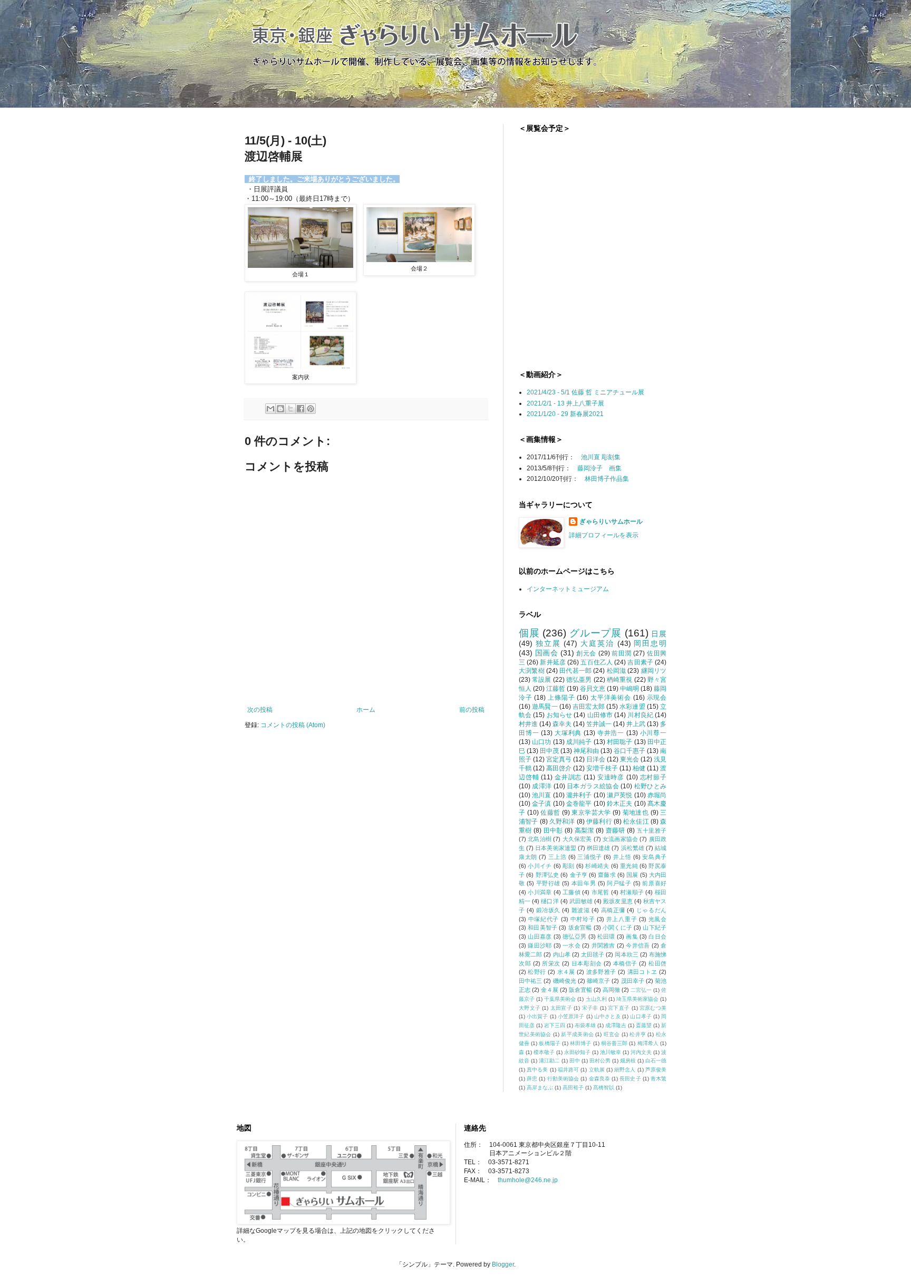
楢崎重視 (620, 679)
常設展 (541, 679)
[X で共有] (290, 408)
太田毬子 (592, 954)
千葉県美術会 (560, 999)
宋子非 (590, 1008)
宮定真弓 (558, 759)
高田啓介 (558, 768)
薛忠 (532, 1078)
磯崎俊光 (564, 981)
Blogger (503, 1264)
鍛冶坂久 (548, 910)
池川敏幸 (610, 1052)
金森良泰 (599, 1078)
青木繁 (658, 1078)
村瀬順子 (632, 892)
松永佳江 (636, 821)
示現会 (657, 697)
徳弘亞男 (574, 936)
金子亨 (578, 875)
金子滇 (541, 803)
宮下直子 (618, 1008)
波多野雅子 (601, 972)
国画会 (546, 653)
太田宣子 (561, 1008)
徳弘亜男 (579, 679)
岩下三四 (554, 1025)
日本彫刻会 (586, 963)
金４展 (549, 990)
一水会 (571, 945)
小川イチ (539, 866)
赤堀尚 (656, 795)
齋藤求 (606, 875)
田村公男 (599, 1061)
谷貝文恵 (592, 688)
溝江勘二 (549, 1061)
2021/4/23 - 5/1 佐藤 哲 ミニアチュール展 (585, 392)
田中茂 (549, 751)
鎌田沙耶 (539, 945)
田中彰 (553, 830)
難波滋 (580, 910)
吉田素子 (640, 662)
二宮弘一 (641, 990)
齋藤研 (615, 830)
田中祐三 (530, 981)
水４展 (566, 972)
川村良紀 (640, 715)
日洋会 (595, 759)
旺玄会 (612, 1034)
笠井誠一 (599, 724)
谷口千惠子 (629, 751)
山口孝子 (640, 1016)
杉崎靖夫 (597, 866)
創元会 (586, 653)
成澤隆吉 (615, 1025)
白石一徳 (655, 1061)
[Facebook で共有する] (300, 408)
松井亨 (637, 1034)
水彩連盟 (632, 706)
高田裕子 (573, 1087)
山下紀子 (654, 927)
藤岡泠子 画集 (599, 468)
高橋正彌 (613, 910)
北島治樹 (539, 839)
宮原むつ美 (652, 1008)
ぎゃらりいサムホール (611, 521)
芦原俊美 (655, 1070)
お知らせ (560, 715)
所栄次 (551, 963)
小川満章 (539, 892)
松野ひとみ (650, 786)
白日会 (657, 936)
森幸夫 (562, 724)
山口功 (541, 742)
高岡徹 (611, 990)
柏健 (639, 768)
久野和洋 (562, 821)
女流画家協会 (620, 839)
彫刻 (569, 866)
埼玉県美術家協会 (637, 999)
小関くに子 (617, 927)
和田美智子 (542, 927)
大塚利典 (568, 733)
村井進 (528, 724)
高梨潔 (584, 830)
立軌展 (597, 1070)
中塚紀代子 (543, 919)
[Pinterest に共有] (310, 408)
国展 (632, 875)
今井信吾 (638, 945)
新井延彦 (553, 662)
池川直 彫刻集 (601, 457)
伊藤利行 (599, 821)
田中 (574, 1061)
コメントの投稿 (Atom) (292, 725)
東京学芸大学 (590, 812)
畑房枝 (628, 1061)
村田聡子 (620, 742)
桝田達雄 (598, 848)
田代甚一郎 (575, 670)
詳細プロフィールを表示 (603, 535)
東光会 (629, 759)
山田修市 (600, 715)
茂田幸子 (632, 981)
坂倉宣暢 (580, 927)
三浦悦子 (589, 857)
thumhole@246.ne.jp (528, 1180)
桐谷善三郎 (614, 1043)
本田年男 (583, 883)
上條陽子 (561, 697)
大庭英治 (597, 643)
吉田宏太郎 (589, 706)
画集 (632, 936)
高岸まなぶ (540, 1087)
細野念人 (624, 1070)
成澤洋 (541, 786)
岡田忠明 (650, 643)
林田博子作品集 (607, 478)
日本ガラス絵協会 (593, 786)
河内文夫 (641, 1052)
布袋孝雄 (585, 1025)
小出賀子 (537, 1016)
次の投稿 (260, 709)
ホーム (365, 709)
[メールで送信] (270, 408)
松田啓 (657, 963)
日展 (658, 634)
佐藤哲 (550, 812)
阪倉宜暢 (580, 990)
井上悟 (622, 857)
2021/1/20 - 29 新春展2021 (565, 414)
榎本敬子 (544, 1052)
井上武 (635, 724)
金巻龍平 (579, 803)
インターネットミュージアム (568, 589)
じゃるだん (651, 910)
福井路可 (568, 1070)
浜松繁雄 (632, 848)
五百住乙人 (596, 662)
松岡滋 (616, 670)
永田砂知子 (577, 1052)
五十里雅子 (652, 830)
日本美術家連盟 (555, 848)
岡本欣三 (626, 954)
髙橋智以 (603, 1087)
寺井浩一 (610, 733)
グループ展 (595, 633)
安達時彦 (610, 777)
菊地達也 (636, 812)
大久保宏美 (577, 839)
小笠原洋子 (571, 1016)
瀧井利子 (579, 795)
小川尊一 (653, 733)
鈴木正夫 (620, 803)
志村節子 (653, 777)
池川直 (541, 795)
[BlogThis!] (280, 408)
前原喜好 (654, 883)
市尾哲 (600, 892)
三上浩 (557, 857)
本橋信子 (625, 963)
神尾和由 (586, 751)
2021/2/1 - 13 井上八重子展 (565, 403)
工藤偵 (571, 892)
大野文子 (529, 1008)
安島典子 (654, 857)
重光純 (629, 866)
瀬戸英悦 (620, 795)
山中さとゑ (607, 1016)
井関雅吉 (603, 945)
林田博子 (580, 1043)
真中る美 (537, 1070)
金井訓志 (568, 777)
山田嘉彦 (539, 936)
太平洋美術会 (610, 697)
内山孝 (561, 954)
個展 (529, 633)
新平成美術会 (577, 1034)
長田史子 (630, 1078)
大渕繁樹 (532, 670)
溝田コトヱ (642, 972)
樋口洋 (549, 901)
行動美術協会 (563, 1078)
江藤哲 (555, 688)
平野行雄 (548, 883)
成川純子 (579, 742)
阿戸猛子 (619, 883)
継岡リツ (654, 670)
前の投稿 (471, 709)
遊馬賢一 (545, 706)
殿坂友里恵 (617, 901)
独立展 (548, 643)
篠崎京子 (598, 981)
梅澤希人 (647, 1043)
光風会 (657, 919)
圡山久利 (596, 999)
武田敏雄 (581, 901)
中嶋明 (629, 688)
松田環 (606, 936)
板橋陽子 (549, 1043)
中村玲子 (582, 919)
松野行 (537, 972)
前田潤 (622, 653)
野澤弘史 (547, 875)
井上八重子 (621, 919)
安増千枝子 (602, 768)
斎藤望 (644, 1025)
